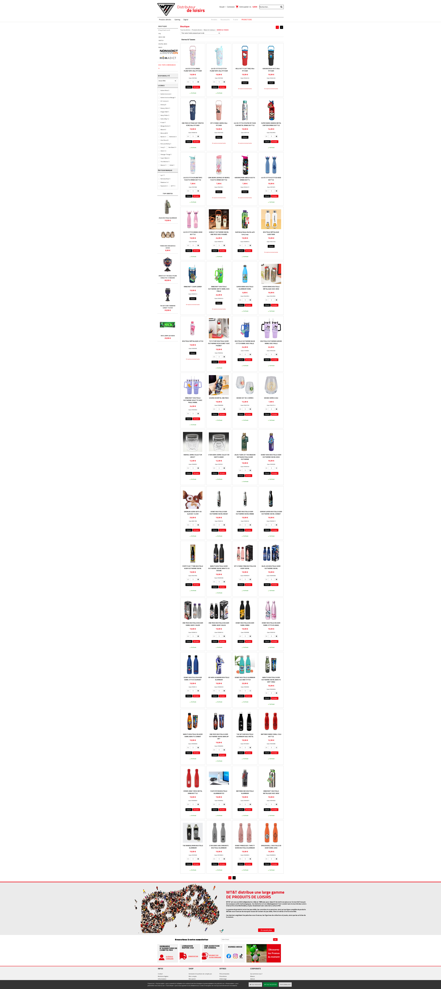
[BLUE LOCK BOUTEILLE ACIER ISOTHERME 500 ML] (271, 564)
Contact (160, 974)
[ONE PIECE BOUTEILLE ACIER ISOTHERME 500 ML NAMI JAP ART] (219, 732)
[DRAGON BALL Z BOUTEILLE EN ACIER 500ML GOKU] (271, 843)
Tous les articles (185, 30)
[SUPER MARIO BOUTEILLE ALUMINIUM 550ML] (245, 284)
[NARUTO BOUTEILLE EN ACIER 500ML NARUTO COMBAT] (193, 732)
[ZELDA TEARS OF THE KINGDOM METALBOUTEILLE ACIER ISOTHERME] (245, 453)
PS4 (159, 33)
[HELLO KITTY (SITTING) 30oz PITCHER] (245, 66)
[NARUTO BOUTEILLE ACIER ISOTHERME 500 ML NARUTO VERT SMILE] (271, 675)
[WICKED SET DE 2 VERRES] (245, 396)
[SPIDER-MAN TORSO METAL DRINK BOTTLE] (193, 789)
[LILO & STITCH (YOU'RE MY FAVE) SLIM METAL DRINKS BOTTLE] (245, 121)
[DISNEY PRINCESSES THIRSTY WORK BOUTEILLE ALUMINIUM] (245, 843)
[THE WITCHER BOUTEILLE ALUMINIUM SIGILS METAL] (245, 732)
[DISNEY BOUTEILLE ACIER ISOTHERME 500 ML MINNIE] (245, 509)
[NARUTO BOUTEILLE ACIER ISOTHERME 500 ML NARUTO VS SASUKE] (219, 564)
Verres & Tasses (223, 30)
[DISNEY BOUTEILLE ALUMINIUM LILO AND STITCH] (245, 675)
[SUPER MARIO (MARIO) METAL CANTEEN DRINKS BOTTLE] (271, 121)
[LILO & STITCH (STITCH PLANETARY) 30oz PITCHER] (219, 66)
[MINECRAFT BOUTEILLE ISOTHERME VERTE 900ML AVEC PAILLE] (219, 284)
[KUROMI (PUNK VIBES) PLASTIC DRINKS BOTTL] (245, 175)
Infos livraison (162, 979)
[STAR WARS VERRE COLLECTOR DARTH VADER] (219, 453)
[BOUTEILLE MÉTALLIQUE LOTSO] (193, 339)
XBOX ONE (161, 37)
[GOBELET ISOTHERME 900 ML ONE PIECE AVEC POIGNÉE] (219, 230)
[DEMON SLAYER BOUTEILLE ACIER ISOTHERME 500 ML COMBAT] (271, 509)
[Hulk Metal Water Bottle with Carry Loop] (245, 230)
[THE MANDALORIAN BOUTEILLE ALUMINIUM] (193, 843)
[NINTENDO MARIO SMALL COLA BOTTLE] (271, 732)
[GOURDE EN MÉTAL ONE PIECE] (219, 396)
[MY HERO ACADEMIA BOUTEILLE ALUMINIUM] (219, 675)
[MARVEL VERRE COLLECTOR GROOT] (193, 453)
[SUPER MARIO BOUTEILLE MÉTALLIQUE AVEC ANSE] (271, 284)
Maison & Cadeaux (209, 30)
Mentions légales (163, 976)
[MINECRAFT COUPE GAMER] (193, 284)
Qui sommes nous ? (256, 974)
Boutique (162, 26)
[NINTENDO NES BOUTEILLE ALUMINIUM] (245, 789)
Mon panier (192, 979)
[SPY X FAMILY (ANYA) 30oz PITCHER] (219, 121)
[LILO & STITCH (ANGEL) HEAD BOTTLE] (193, 230)
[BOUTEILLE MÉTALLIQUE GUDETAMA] (271, 230)
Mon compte (193, 976)
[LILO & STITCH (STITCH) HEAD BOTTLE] (271, 175)
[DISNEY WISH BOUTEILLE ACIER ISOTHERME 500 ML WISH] (271, 453)
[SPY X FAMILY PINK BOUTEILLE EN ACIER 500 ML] (245, 564)
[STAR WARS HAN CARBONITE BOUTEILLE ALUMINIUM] (219, 843)
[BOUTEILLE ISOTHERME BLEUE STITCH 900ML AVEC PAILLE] (245, 339)
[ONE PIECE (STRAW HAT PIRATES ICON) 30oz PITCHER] (193, 121)
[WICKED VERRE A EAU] (271, 396)
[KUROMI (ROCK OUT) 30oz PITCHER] (271, 66)
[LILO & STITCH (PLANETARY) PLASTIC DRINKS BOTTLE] (193, 175)
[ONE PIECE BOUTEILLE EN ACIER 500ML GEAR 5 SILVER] (193, 621)
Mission (252, 976)
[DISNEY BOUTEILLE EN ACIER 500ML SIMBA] (245, 621)
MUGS (160, 47)
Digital (186, 19)
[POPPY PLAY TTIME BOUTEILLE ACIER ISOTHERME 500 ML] (193, 564)
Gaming (177, 19)
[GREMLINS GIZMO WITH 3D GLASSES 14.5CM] (193, 509)
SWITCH (160, 40)
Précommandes (224, 974)
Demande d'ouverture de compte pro (200, 974)
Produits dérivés (165, 19)
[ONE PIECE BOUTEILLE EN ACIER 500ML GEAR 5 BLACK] (219, 621)
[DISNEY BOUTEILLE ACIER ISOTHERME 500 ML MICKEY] (219, 509)
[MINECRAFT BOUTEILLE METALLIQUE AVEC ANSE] (271, 789)
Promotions (223, 976)
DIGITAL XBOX (162, 44)
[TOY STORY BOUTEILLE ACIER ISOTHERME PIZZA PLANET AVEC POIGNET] (219, 339)
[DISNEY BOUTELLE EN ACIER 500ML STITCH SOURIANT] (193, 675)
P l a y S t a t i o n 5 (164, 30)
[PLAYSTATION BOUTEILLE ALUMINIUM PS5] (219, 789)
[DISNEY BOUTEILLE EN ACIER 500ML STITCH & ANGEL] (271, 621)
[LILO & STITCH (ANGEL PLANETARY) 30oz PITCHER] (193, 66)
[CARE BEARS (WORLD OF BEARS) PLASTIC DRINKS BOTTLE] (219, 175)
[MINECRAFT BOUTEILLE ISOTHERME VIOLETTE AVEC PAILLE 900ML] (193, 396)
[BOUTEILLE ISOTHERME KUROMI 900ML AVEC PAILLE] (271, 339)
